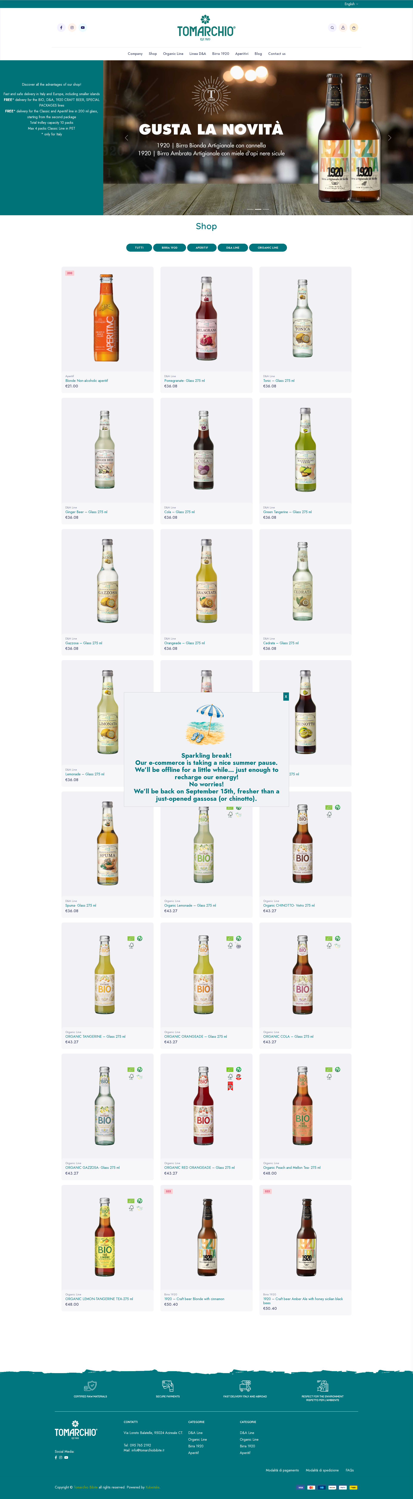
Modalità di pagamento (282, 1470)
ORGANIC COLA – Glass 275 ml (288, 1036)
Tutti (139, 248)
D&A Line (232, 248)
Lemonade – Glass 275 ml (84, 774)
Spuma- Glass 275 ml (80, 905)
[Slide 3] (266, 209)
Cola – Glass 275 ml (179, 511)
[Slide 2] (258, 209)
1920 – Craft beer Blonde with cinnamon (194, 1298)
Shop (153, 53)
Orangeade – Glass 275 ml (184, 643)
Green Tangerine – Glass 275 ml (287, 511)
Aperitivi (241, 53)
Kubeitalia (152, 1487)
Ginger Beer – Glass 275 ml (86, 511)
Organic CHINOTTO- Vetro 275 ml (289, 905)
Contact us (276, 53)
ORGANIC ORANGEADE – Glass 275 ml (195, 1036)
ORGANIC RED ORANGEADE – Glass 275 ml (199, 1167)
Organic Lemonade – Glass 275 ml (190, 905)
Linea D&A (198, 53)
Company (135, 53)
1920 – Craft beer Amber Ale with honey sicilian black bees (303, 1300)
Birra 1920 (220, 53)
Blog (258, 53)
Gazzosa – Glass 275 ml (83, 643)
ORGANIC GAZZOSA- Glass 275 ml (92, 1167)
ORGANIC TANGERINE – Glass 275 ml (95, 1036)
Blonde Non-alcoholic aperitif (86, 380)
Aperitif (202, 248)
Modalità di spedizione (322, 1470)
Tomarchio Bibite (86, 1487)
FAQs (350, 1470)
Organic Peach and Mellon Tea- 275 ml (292, 1167)
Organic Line (173, 53)
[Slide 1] (250, 209)
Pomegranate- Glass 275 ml (184, 380)
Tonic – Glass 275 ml (278, 380)
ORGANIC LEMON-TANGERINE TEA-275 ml (99, 1298)
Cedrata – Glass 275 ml (281, 643)
